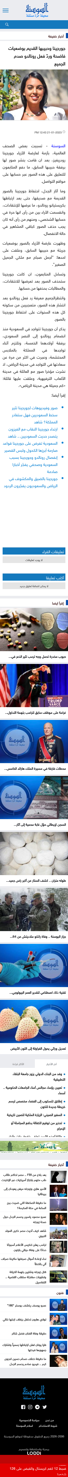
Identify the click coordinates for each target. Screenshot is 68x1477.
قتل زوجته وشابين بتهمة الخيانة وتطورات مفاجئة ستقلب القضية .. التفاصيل (25, 1276)
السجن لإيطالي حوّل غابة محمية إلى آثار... (40, 824)
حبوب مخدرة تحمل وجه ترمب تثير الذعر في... (37, 656)
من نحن (49, 1419)
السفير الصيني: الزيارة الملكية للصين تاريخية (34, 1114)
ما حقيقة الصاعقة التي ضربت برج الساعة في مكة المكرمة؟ (26, 1205)
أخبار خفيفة (56, 36)
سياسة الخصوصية (29, 1419)
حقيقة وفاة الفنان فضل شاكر (29, 1332)
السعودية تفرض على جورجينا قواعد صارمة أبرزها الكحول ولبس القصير (30, 446)
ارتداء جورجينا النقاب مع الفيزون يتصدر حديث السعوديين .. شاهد (33, 432)
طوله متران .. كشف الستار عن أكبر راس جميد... (36, 880)
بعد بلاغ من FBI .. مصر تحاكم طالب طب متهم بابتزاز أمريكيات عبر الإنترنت (24, 1177)
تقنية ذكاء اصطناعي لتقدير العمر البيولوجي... (37, 992)
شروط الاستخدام (48, 1425)
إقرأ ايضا (58, 603)
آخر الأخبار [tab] (51, 1063)
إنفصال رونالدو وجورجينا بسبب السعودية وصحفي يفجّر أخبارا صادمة (33, 463)
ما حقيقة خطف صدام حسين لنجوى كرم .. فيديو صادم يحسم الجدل (25, 1361)
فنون (60, 1292)
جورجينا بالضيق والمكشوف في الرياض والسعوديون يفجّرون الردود (31, 481)
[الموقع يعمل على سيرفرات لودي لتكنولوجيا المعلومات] (34, 1452)
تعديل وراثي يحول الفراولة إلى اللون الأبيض (38, 1048)
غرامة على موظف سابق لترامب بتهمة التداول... (35, 712)
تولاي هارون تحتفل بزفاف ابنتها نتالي (24, 1318)
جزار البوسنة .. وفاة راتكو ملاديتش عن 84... (38, 936)
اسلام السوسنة (24, 1425)
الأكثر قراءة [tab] (18, 1063)
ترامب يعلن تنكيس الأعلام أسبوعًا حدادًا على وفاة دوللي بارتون (26, 1247)
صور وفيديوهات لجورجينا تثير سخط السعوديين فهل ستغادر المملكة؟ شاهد (35, 414)
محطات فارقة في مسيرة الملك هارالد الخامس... (35, 768)
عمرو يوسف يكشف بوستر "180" (26, 1304)
